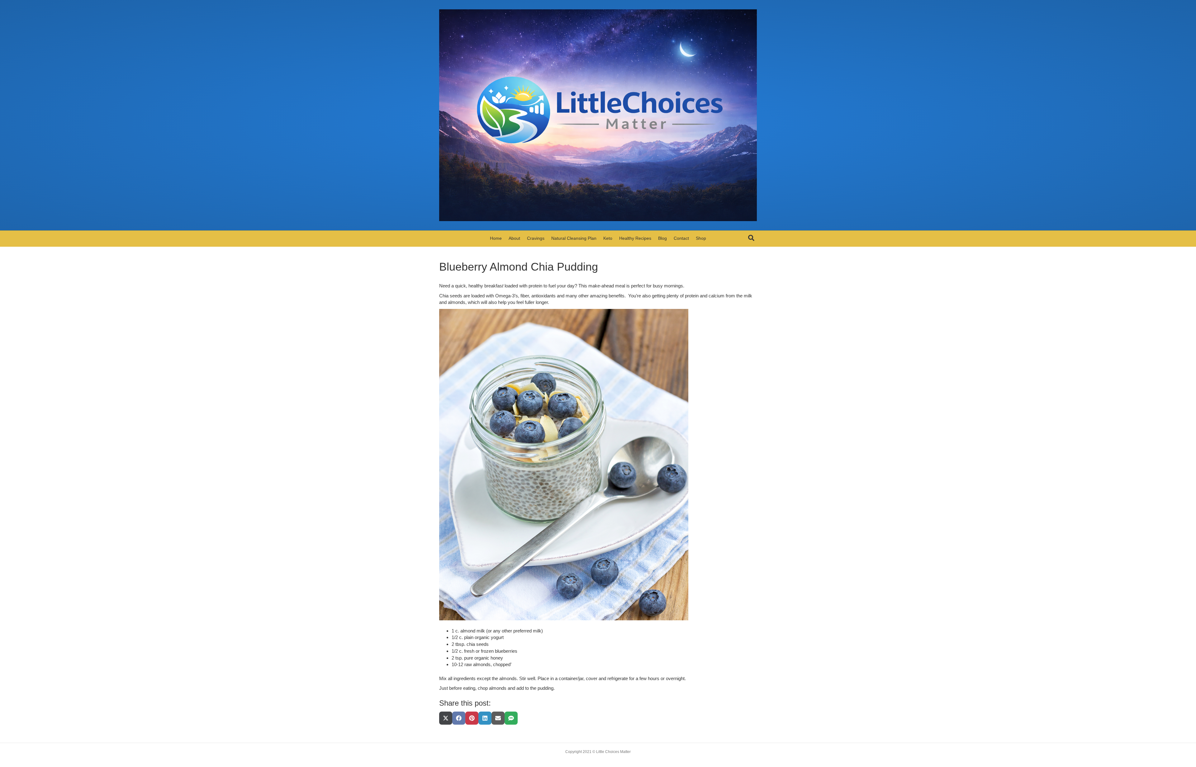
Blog (662, 238)
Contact (681, 238)
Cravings (535, 238)
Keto (607, 238)
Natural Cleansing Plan (573, 238)
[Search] (751, 238)
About (514, 238)
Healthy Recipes (635, 238)
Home (496, 238)
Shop (701, 238)
